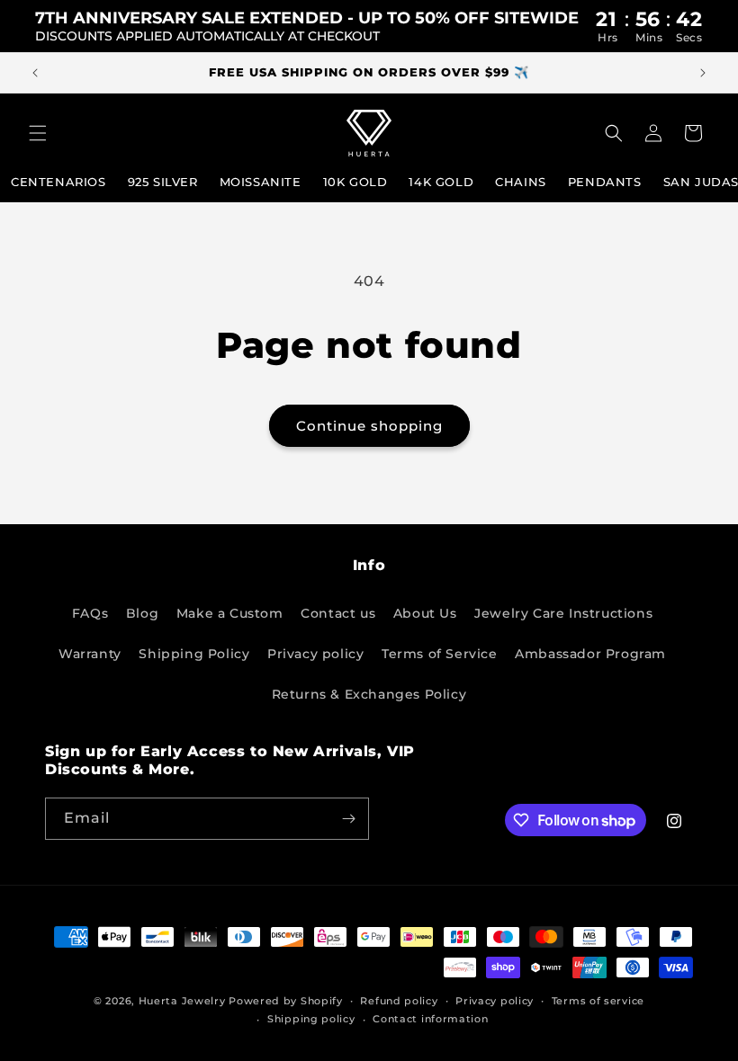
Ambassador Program (590, 654)
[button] (38, 133)
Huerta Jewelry (182, 1000)
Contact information (430, 1018)
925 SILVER (163, 182)
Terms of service (598, 1000)
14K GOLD (441, 182)
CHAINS (520, 182)
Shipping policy (311, 1018)
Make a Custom (230, 613)
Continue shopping (369, 425)
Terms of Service (440, 654)
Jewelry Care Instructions (563, 613)
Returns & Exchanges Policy (369, 694)
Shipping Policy (194, 654)
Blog (142, 613)
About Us (425, 613)
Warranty (90, 654)
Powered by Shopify (286, 1000)
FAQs (90, 613)
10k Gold (355, 182)
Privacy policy (315, 654)
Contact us (338, 613)
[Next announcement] (703, 73)
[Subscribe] (348, 819)
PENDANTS (605, 182)
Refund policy (398, 1000)
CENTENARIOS (58, 182)
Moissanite (261, 182)
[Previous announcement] (35, 73)
